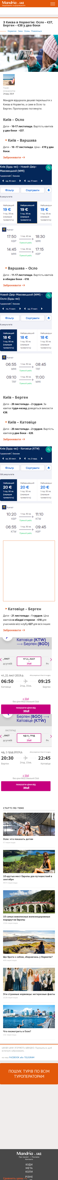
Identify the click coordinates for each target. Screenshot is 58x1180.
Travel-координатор (9, 89)
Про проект (24, 1157)
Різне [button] (29, 1176)
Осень (27, 31)
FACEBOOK (14, 1057)
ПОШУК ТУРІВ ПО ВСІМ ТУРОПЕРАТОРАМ (29, 1074)
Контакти (29, 1159)
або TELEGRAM (27, 1057)
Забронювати (12, 157)
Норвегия (12, 31)
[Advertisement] (29, 571)
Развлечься (36, 31)
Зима (20, 31)
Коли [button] (29, 1171)
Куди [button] (29, 1164)
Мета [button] (29, 1168)
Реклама (35, 1157)
